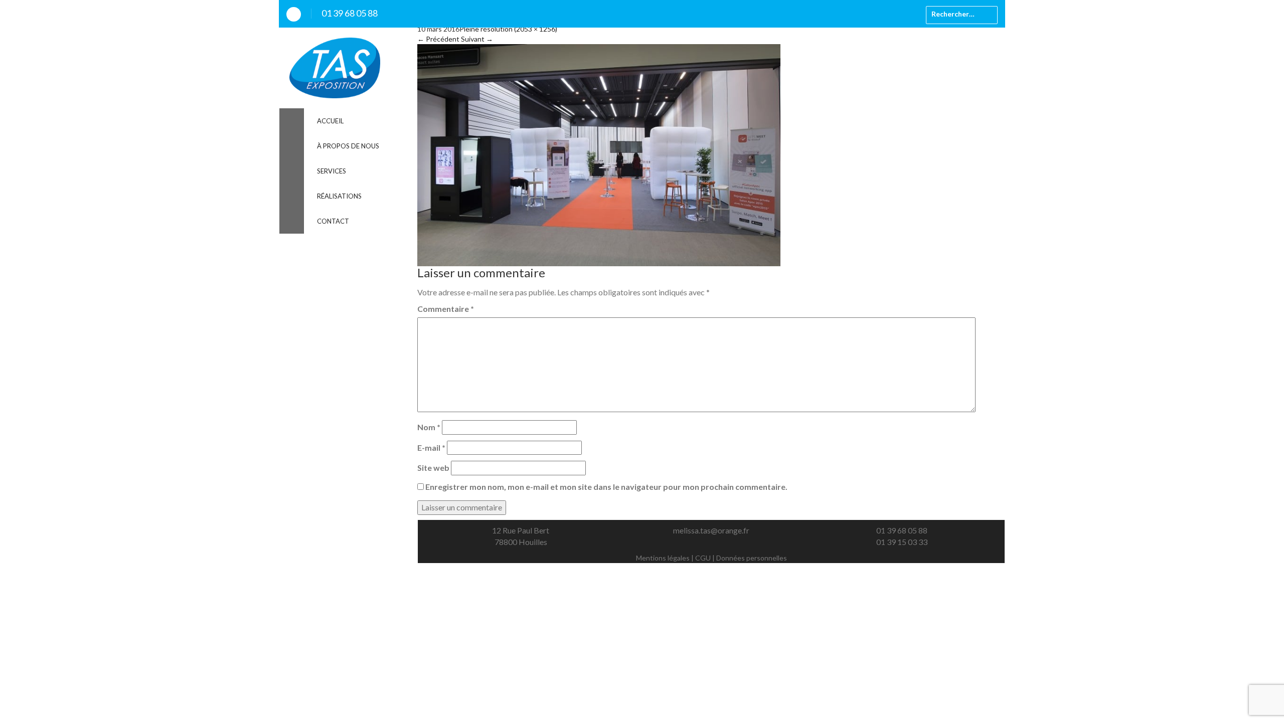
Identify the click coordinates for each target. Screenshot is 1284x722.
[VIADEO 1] (598, 154)
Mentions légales (663, 558)
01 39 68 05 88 (350, 13)
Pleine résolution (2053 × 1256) (508, 29)
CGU (703, 558)
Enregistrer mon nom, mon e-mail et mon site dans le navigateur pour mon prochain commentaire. (606, 486)
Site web (433, 467)
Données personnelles (751, 558)
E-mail (431, 447)
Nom (428, 427)
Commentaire (445, 308)
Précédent (438, 39)
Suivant (477, 39)
